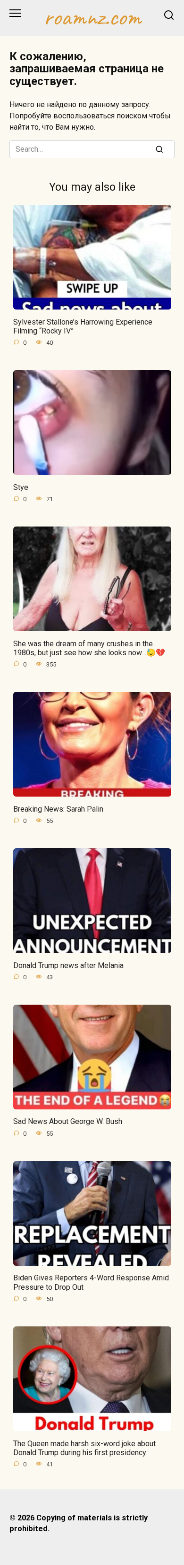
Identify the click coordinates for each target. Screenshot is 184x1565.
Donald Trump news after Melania (68, 965)
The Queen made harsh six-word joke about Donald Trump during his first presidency (84, 1448)
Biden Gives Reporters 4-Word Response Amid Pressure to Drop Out (91, 1282)
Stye (20, 486)
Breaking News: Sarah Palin (58, 808)
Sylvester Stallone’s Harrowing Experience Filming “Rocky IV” (82, 326)
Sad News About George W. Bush (67, 1121)
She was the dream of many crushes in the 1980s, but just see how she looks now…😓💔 (89, 648)
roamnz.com (92, 16)
